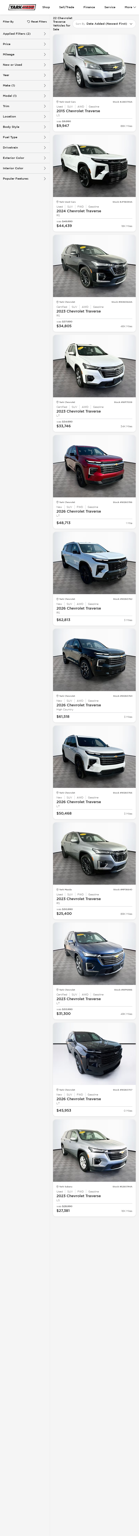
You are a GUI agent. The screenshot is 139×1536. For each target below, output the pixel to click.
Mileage (8, 54)
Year (6, 75)
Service (109, 7)
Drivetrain (10, 147)
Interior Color (13, 168)
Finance (89, 7)
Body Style (11, 126)
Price (6, 44)
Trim (6, 106)
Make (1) (9, 85)
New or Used (12, 64)
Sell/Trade (66, 7)
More (128, 7)
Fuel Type (10, 137)
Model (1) (10, 95)
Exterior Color (13, 157)
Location (9, 116)
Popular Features (15, 178)
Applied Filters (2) (17, 33)
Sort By (80, 23)
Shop (46, 7)
